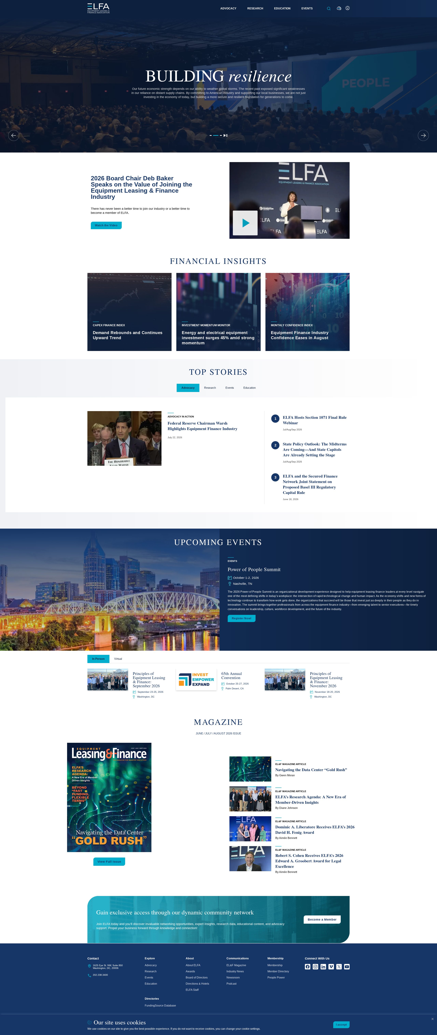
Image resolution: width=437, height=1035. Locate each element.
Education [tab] (249, 387)
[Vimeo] (331, 966)
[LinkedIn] (323, 966)
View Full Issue (109, 861)
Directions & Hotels (197, 983)
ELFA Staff (192, 989)
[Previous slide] (13, 135)
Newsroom (233, 977)
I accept (341, 1024)
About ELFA (193, 965)
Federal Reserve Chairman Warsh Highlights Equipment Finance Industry (202, 425)
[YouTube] (347, 966)
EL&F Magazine (236, 965)
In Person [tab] (98, 658)
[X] (339, 966)
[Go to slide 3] (219, 135)
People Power (276, 977)
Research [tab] (210, 387)
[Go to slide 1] (211, 135)
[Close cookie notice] (432, 1019)
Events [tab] (229, 387)
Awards (190, 971)
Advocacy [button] (228, 8)
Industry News (235, 971)
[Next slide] (423, 135)
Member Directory (278, 971)
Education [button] (282, 8)
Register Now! (241, 618)
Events (149, 977)
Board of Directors (197, 977)
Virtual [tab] (118, 658)
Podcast (231, 983)
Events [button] (307, 8)
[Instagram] (315, 966)
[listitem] (129, 312)
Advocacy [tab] (188, 387)
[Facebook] (307, 966)
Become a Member (322, 919)
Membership (275, 965)
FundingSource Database (160, 1005)
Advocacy (151, 965)
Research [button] (255, 8)
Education (151, 983)
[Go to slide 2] (214, 135)
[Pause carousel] (225, 135)
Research (151, 971)
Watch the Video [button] (106, 225)
